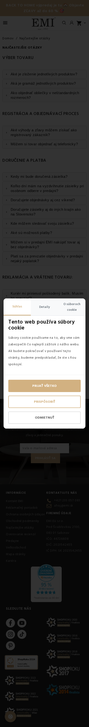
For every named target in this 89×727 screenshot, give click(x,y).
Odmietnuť (44, 417)
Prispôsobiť (44, 401)
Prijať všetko (44, 386)
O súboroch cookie (71, 307)
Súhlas (17, 306)
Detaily (44, 307)
